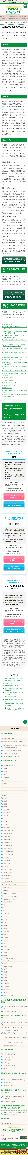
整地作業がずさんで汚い (11, 1030)
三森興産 (4, 975)
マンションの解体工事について (10, 1057)
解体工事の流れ (6, 1063)
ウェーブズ (5, 916)
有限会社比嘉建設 (7, 966)
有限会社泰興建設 (7, 848)
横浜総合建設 (5, 986)
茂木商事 (4, 978)
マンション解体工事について (10, 380)
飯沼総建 (4, 804)
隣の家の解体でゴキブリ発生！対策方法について (15, 1038)
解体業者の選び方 (10, 683)
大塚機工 (4, 934)
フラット (4, 818)
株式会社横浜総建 (7, 860)
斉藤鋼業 (4, 946)
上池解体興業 (5, 777)
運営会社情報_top (7, 1123)
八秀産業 (4, 963)
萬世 (3, 780)
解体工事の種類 (6, 1060)
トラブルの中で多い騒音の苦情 (13, 1042)
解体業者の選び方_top (8, 738)
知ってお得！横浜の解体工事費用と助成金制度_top (14, 1007)
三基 (3, 905)
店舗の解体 (5, 1069)
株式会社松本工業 (7, 842)
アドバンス (5, 789)
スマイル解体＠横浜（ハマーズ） (7, 959)
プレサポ (4, 792)
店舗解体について (7, 388)
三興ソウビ (5, 774)
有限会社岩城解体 (7, 839)
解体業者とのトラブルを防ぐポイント (12, 359)
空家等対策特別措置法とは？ (10, 1101)
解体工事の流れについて (9, 385)
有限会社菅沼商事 (7, 902)
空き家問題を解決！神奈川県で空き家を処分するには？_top (14, 1097)
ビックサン (5, 911)
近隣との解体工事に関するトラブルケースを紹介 (14, 1033)
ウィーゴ (4, 919)
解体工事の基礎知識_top (8, 1054)
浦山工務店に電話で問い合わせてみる (15, 567)
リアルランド (5, 992)
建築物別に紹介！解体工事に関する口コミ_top (14, 1080)
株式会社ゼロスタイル (8, 899)
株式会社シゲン (6, 827)
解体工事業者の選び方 (8, 324)
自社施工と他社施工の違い (9, 1066)
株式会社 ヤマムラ (7, 869)
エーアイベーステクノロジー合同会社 (12, 884)
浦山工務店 (5, 821)
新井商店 (4, 925)
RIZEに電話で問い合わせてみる (15, 504)
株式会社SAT (5, 857)
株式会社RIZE (6, 989)
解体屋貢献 (5, 937)
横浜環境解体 (5, 983)
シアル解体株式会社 (7, 851)
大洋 (3, 786)
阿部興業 (4, 807)
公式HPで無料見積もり (14, 496)
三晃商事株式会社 (7, 845)
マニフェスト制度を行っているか (11, 753)
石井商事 (4, 928)
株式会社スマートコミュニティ (10, 893)
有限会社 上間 (6, 863)
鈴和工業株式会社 (7, 875)
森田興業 (4, 981)
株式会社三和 (5, 949)
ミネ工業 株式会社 (7, 872)
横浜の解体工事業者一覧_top (9, 765)
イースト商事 (5, 931)
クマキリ (4, 940)
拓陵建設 (4, 801)
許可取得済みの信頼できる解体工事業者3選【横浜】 (13, 260)
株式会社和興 (5, 810)
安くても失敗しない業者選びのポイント (12, 750)
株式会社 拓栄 (6, 866)
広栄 (3, 908)
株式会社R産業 (6, 836)
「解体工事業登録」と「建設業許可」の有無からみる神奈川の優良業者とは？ (14, 746)
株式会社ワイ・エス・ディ (9, 995)
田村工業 (4, 771)
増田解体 (4, 972)
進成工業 (4, 795)
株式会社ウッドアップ (8, 890)
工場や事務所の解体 (7, 1085)
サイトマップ (23, 1137)
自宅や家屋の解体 (7, 1083)
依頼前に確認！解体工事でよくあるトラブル (14, 357)
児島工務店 (5, 824)
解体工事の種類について (9, 383)
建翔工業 (4, 943)
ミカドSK (4, 768)
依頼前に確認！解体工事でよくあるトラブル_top (14, 1023)
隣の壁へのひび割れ (10, 1045)
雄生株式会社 (5, 878)
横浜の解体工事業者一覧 (11, 685)
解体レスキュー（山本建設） (10, 896)
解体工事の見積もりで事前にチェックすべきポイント (14, 742)
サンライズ (5, 952)
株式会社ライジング (7, 816)
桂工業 (4, 922)
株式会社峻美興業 (7, 887)
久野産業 (4, 798)
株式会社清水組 (6, 813)
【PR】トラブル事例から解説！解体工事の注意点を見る (13, 295)
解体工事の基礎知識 (7, 377)
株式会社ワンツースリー (8, 830)
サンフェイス (5, 913)
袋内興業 (4, 969)
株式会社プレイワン (7, 854)
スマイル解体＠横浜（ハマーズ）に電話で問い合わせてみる (14, 630)
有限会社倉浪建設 (7, 833)
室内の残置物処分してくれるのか (11, 756)
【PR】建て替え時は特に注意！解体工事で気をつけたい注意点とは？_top (14, 1113)
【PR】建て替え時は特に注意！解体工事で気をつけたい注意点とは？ (14, 709)
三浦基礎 (4, 783)
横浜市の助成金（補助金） (9, 1011)
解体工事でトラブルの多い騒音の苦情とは (14, 371)
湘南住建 (4, 955)
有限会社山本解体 (7, 881)
